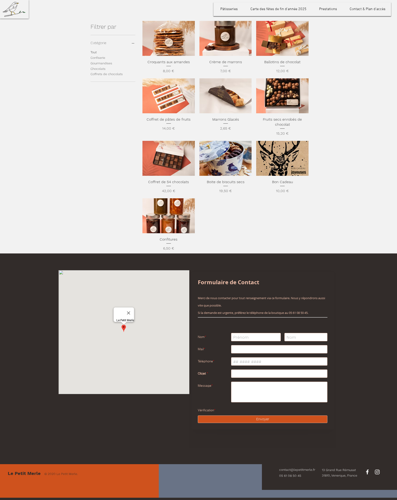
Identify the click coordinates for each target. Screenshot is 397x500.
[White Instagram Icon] (377, 458)
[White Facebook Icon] (367, 458)
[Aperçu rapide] (168, 38)
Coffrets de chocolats (107, 74)
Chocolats (98, 69)
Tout (94, 52)
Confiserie (98, 58)
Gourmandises (101, 63)
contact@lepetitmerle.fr (297, 455)
